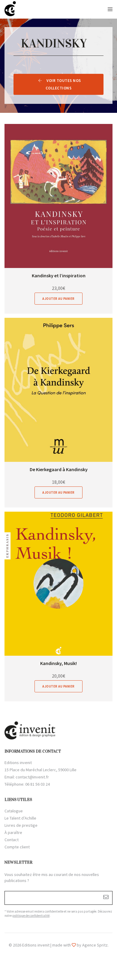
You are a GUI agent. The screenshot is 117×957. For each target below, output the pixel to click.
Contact (11, 839)
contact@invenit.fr (32, 777)
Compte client (17, 847)
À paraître (13, 832)
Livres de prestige (21, 825)
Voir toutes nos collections (63, 84)
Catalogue (13, 811)
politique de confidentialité (31, 915)
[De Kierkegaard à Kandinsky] (58, 390)
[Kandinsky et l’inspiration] (58, 196)
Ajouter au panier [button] (58, 298)
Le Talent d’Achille (20, 818)
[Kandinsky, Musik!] (58, 584)
